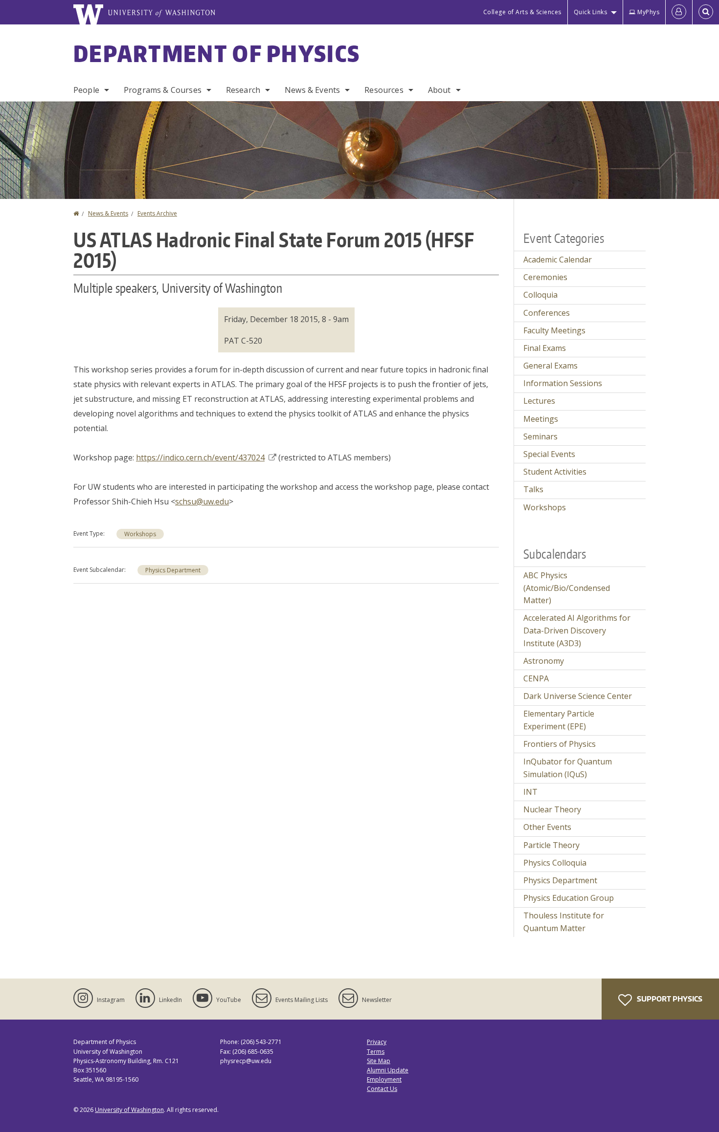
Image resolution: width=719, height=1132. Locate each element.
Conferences (546, 312)
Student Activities (554, 471)
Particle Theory (551, 845)
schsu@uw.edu (202, 501)
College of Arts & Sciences (522, 12)
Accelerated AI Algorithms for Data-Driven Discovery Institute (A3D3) (576, 630)
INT (530, 791)
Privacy (376, 1042)
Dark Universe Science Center (577, 696)
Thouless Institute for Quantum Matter (563, 922)
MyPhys (648, 12)
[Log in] (679, 12)
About (439, 90)
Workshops (140, 534)
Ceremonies (545, 277)
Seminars (540, 436)
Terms (375, 1051)
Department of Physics (216, 53)
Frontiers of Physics (559, 744)
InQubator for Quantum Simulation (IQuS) (567, 768)
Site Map (378, 1061)
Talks (533, 489)
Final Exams (544, 348)
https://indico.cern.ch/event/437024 (200, 457)
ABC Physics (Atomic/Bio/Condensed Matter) (566, 588)
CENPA (536, 678)
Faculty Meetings (554, 330)
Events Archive (157, 213)
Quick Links (590, 12)
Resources (383, 90)
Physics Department (173, 570)
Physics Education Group (568, 898)
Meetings (540, 419)
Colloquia (540, 294)
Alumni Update (387, 1070)
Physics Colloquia (554, 862)
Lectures (539, 400)
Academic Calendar (557, 259)
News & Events (312, 90)
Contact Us (382, 1089)
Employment (384, 1079)
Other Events (547, 827)
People (86, 90)
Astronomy (543, 660)
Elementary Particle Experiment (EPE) (558, 720)
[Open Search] (706, 12)
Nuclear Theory (552, 809)
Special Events (549, 454)
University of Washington (129, 1110)
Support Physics (668, 999)
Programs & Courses (163, 90)
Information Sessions (562, 383)
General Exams (550, 365)
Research (243, 90)
